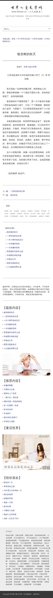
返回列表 (13, 195)
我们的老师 (8, 494)
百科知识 (23, 211)
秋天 (11, 211)
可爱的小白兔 (9, 389)
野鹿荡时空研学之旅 (15, 251)
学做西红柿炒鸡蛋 (14, 255)
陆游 (38, 213)
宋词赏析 (36, 211)
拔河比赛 (7, 506)
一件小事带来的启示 (15, 239)
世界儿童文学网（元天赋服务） (22, 594)
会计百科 (33, 213)
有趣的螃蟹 (8, 385)
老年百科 (26, 213)
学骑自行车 (11, 259)
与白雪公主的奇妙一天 (13, 490)
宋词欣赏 (43, 211)
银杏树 (6, 211)
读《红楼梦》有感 (11, 405)
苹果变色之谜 (9, 486)
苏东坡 (6, 216)
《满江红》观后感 (11, 397)
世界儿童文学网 (30, 66)
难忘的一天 (8, 482)
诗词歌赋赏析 (33, 216)
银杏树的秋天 (12, 232)
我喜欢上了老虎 (10, 393)
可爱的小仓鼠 (9, 510)
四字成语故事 (14, 216)
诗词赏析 (30, 211)
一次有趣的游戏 (13, 243)
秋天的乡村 (8, 409)
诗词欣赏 (19, 213)
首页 (13, 38)
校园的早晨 (8, 498)
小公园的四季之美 (14, 267)
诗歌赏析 (12, 213)
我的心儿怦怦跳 (10, 514)
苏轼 (48, 213)
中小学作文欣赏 (23, 38)
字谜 (26, 216)
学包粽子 (7, 413)
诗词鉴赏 (16, 211)
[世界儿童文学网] (26, 9)
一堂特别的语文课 (17, 191)
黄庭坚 (47, 216)
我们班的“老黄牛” (11, 417)
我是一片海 (8, 502)
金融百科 (41, 216)
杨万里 (43, 213)
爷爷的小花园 (9, 421)
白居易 (21, 216)
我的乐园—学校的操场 (13, 401)
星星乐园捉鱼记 (13, 263)
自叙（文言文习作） (12, 518)
